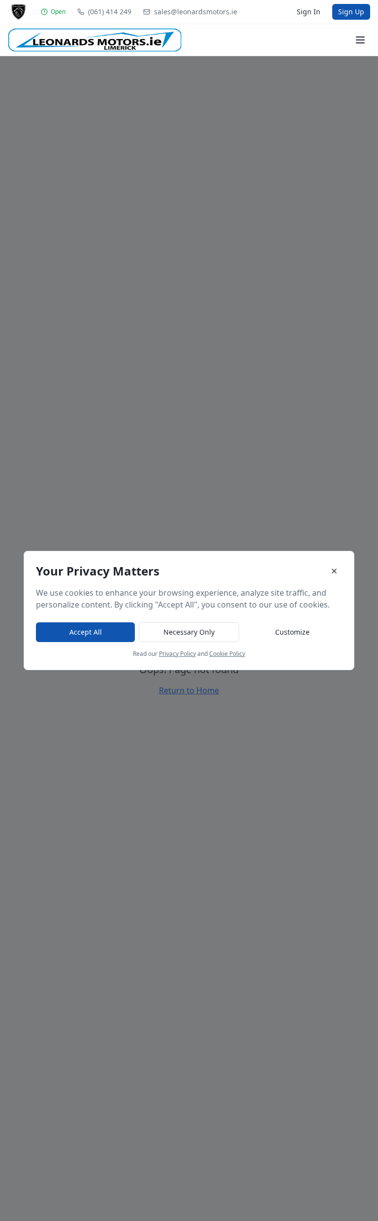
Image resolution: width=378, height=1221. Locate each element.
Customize (292, 632)
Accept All (85, 632)
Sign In (308, 11)
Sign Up (351, 11)
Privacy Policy (177, 653)
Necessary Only (189, 632)
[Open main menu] (360, 40)
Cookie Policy (227, 653)
